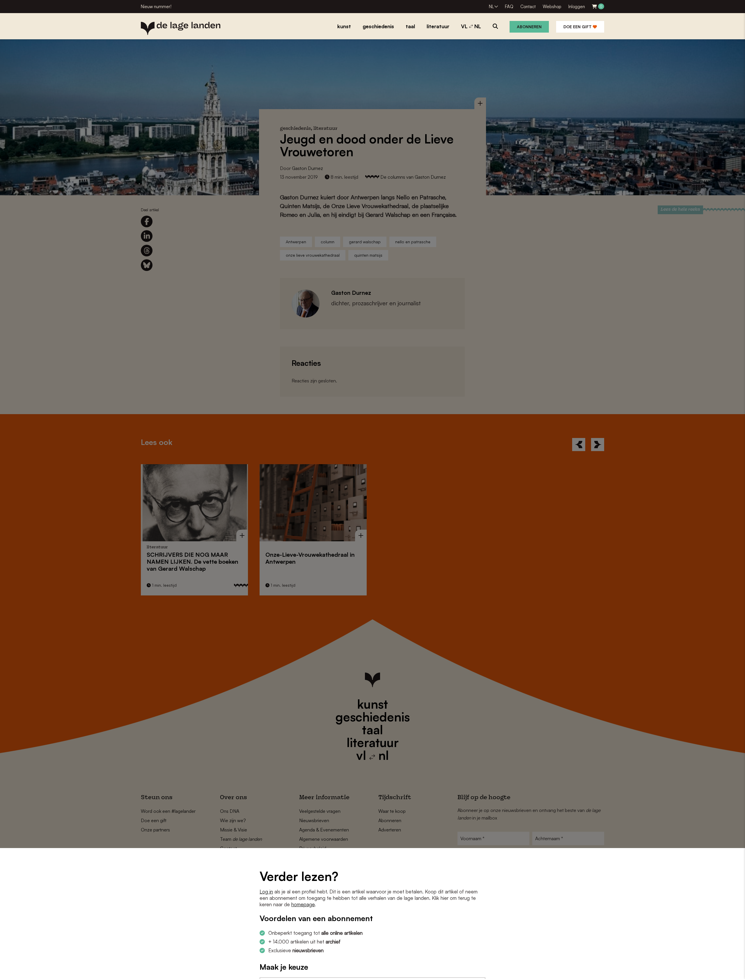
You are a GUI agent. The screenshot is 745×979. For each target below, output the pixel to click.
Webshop (552, 6)
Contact (528, 6)
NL (491, 6)
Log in (266, 891)
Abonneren (529, 26)
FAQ (509, 6)
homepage (303, 904)
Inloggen (576, 6)
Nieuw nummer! (156, 6)
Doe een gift (578, 26)
